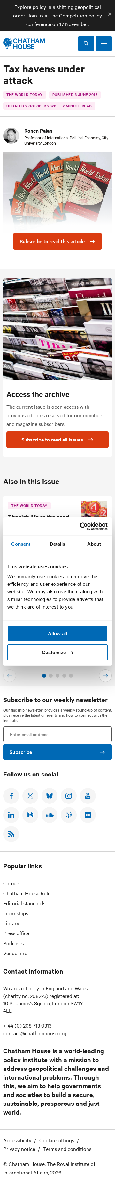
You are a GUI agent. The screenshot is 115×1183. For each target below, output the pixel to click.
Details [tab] (57, 544)
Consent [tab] (20, 544)
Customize (54, 652)
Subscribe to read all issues (52, 439)
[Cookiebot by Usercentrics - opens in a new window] (81, 526)
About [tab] (94, 544)
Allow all (57, 633)
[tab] (44, 676)
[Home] (24, 43)
